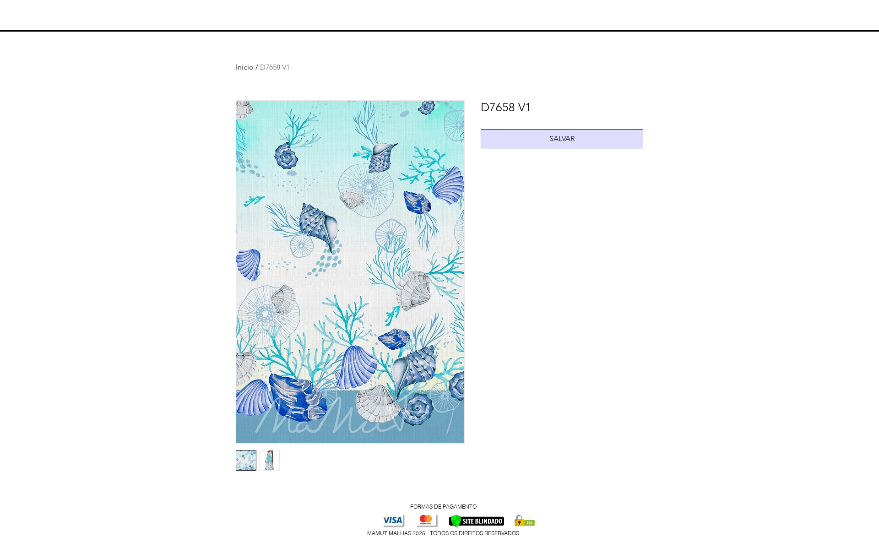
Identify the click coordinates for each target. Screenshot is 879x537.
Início (245, 67)
